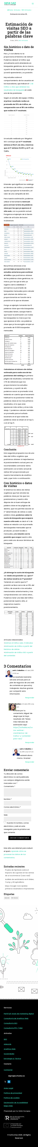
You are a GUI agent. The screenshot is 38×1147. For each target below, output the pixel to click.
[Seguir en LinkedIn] (8, 1081)
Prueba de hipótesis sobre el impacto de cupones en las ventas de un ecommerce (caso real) (19, 873)
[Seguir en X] (5, 1081)
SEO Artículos (26, 10)
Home (11, 10)
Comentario (9, 786)
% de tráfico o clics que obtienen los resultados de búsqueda (18, 86)
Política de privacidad (13, 1093)
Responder (29, 697)
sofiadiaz (17, 704)
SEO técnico (14, 898)
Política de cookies (12, 1098)
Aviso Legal (8, 1088)
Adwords (7, 898)
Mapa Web (8, 1106)
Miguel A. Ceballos (17, 670)
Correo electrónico (12, 807)
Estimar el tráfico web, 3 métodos (19, 643)
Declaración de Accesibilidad (16, 1102)
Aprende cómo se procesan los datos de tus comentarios (15, 854)
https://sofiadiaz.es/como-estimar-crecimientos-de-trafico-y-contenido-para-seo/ (23, 733)
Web (6, 815)
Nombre (8, 799)
